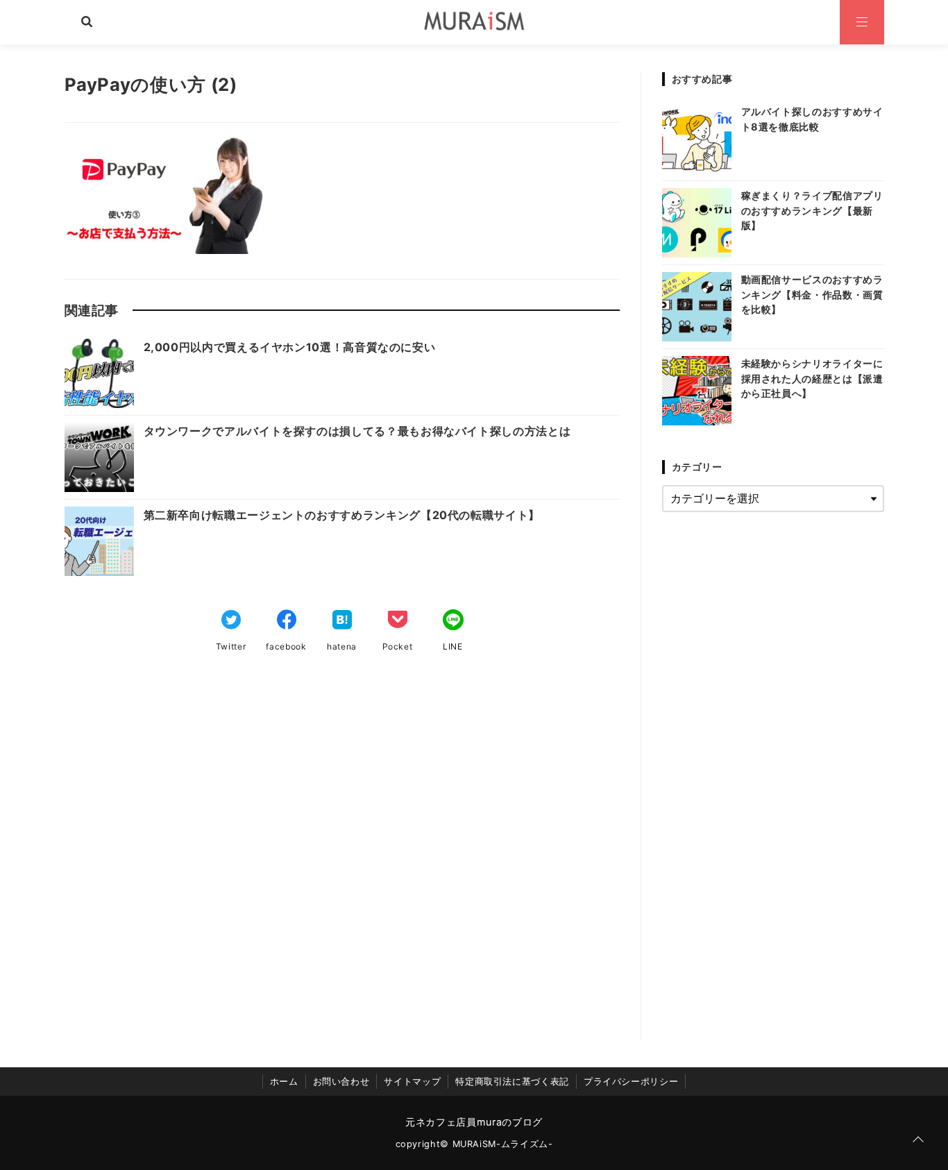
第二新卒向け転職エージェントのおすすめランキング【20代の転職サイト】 (342, 515)
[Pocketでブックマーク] (397, 621)
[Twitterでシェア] (231, 621)
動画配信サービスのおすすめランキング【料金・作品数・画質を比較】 (812, 294)
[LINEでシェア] (453, 621)
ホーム (284, 1081)
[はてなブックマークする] (342, 621)
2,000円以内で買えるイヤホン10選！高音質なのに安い (290, 347)
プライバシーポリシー (631, 1081)
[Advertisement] (342, 861)
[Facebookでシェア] (286, 621)
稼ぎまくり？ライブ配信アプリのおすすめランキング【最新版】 (812, 210)
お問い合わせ (341, 1081)
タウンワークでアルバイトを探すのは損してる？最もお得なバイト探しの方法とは (357, 431)
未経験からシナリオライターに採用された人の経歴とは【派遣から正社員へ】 (812, 378)
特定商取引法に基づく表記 (512, 1081)
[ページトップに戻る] (918, 1140)
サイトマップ (412, 1081)
